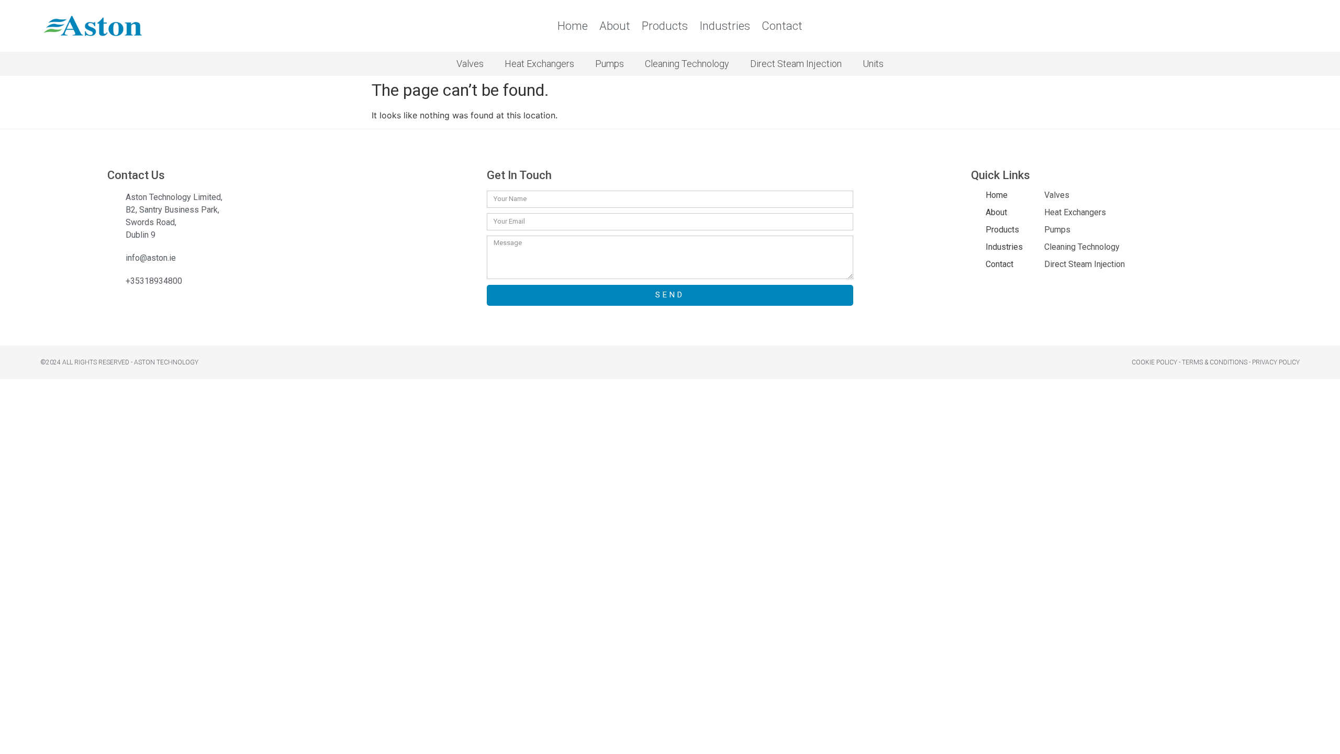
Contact (782, 25)
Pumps (609, 63)
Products (665, 25)
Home (572, 25)
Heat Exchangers (539, 63)
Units (873, 63)
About (614, 25)
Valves (470, 63)
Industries (724, 25)
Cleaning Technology (687, 63)
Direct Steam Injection (796, 63)
